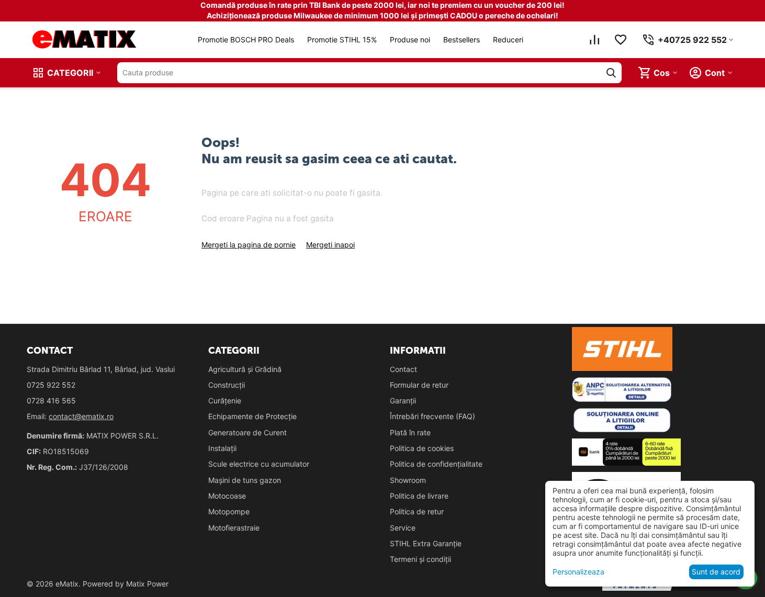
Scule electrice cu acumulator (258, 463)
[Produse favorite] (620, 39)
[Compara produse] (594, 39)
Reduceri (508, 39)
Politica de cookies (422, 448)
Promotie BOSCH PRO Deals (246, 39)
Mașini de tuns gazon (244, 480)
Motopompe (229, 511)
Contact (403, 369)
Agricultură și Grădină (245, 369)
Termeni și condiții (420, 559)
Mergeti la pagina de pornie (248, 244)
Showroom (408, 480)
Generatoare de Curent (247, 432)
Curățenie (224, 400)
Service (402, 527)
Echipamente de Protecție (252, 416)
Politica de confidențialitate (436, 463)
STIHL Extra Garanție (426, 543)
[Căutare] (611, 72)
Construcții (226, 384)
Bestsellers (461, 39)
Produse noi (410, 39)
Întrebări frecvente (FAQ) (432, 416)
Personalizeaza (578, 571)
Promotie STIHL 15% (342, 39)
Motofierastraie (234, 527)
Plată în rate (410, 432)
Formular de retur (419, 384)
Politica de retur (417, 511)
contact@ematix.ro (81, 416)
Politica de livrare (419, 495)
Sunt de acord (716, 571)
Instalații (222, 448)
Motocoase (227, 495)
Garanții (403, 400)
